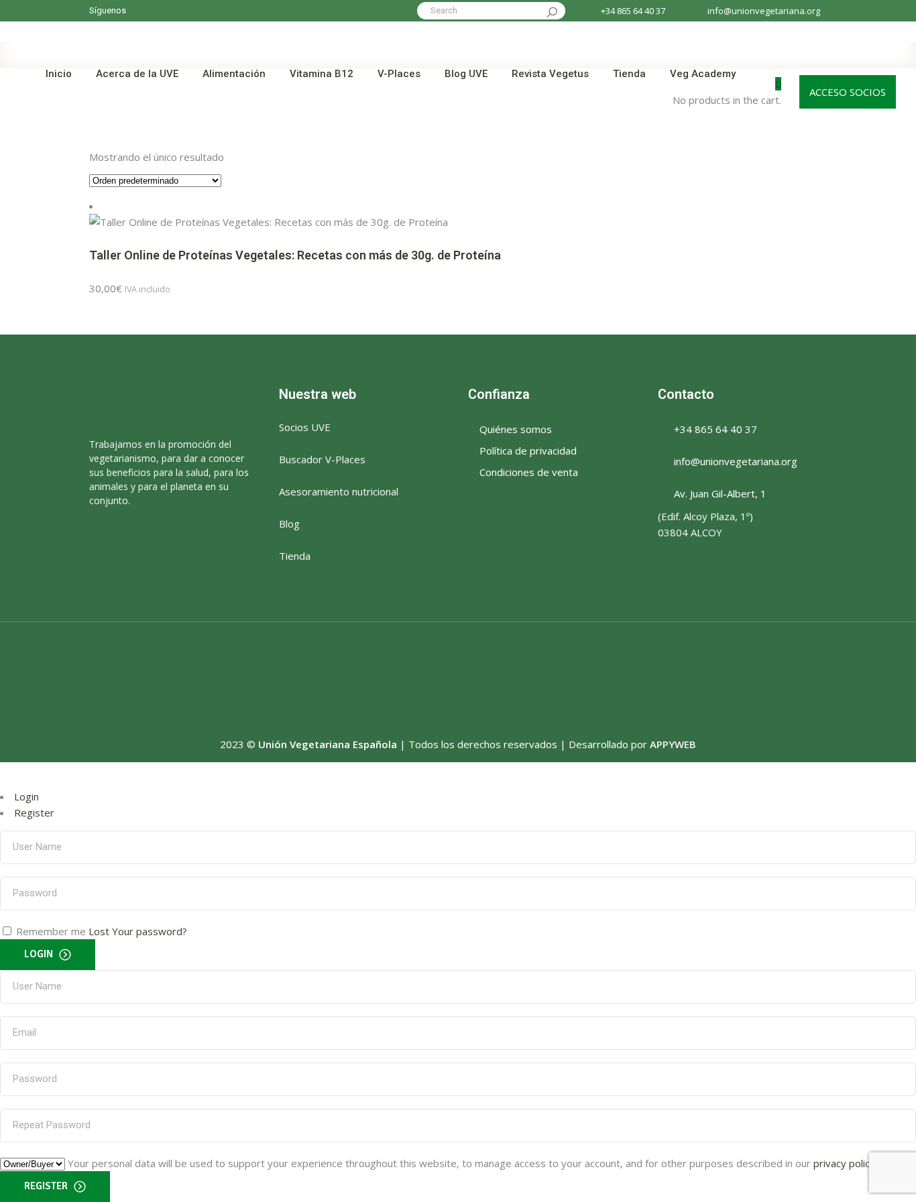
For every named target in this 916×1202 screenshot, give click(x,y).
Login (26, 796)
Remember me (51, 931)
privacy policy (844, 1163)
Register (34, 812)
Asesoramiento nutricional (338, 491)
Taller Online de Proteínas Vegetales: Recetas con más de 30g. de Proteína (295, 255)
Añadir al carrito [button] (215, 288)
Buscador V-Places (322, 459)
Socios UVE (305, 427)
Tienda (294, 555)
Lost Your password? (138, 931)
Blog (289, 523)
